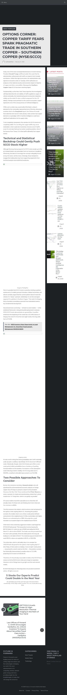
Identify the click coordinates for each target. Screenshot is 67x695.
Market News (29, 658)
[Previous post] (3, 609)
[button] (65, 2)
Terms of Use (44, 690)
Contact (28, 690)
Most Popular (9, 29)
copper (7, 85)
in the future (42, 686)
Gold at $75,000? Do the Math (54, 138)
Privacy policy (35, 690)
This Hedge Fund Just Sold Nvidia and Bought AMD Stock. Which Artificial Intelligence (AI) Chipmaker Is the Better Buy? (60, 262)
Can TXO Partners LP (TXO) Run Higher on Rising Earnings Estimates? (60, 187)
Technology (28, 661)
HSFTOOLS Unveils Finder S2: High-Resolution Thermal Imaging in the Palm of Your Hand (29, 609)
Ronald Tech (10, 61)
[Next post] (42, 630)
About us (21, 690)
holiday (22, 547)
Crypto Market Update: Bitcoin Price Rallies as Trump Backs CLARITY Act (55, 111)
